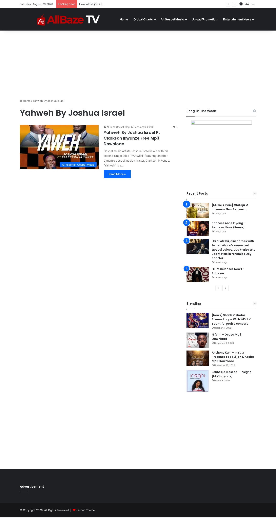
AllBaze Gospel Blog (118, 126)
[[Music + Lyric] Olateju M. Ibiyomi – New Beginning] (197, 210)
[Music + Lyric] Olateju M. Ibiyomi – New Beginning (230, 207)
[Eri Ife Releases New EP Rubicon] (197, 274)
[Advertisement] (138, 64)
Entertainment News (237, 19)
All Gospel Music (172, 19)
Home (124, 19)
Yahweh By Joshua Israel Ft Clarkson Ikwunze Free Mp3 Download (132, 138)
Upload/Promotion (204, 19)
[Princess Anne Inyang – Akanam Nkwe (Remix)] (197, 228)
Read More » (117, 174)
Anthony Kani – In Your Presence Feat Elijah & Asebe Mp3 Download (233, 357)
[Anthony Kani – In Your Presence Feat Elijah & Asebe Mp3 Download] (197, 358)
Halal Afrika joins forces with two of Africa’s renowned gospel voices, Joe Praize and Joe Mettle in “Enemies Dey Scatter (234, 249)
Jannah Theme (85, 510)
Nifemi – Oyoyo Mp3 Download (226, 337)
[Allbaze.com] (68, 19)
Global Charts (143, 19)
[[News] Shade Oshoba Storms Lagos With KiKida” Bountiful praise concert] (197, 320)
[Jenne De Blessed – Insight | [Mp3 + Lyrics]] (197, 381)
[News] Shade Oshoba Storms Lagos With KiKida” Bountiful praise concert (231, 319)
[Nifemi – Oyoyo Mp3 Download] (197, 340)
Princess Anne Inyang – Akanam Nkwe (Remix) (229, 225)
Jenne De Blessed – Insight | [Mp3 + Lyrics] (232, 374)
